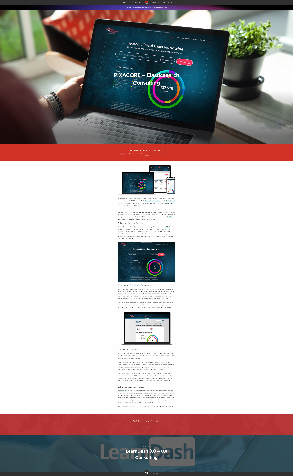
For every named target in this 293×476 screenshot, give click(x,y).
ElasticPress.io (122, 391)
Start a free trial (122, 406)
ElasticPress (170, 217)
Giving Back (162, 2)
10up (146, 473)
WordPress (131, 7)
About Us (125, 2)
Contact (170, 2)
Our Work (134, 2)
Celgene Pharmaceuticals (152, 201)
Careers (153, 2)
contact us (142, 406)
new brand (164, 7)
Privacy (127, 473)
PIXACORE (121, 198)
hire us (146, 427)
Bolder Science (170, 201)
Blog (140, 2)
